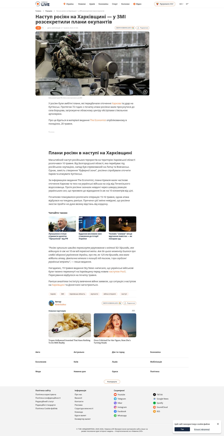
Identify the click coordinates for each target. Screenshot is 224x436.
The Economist (98, 120)
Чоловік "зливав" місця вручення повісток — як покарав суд (120, 236)
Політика (154, 371)
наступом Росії (117, 271)
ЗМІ (62, 294)
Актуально (79, 352)
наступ (124, 294)
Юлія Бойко (60, 304)
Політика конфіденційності (48, 398)
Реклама (78, 405)
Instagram (122, 407)
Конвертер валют (83, 419)
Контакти (79, 401)
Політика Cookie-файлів (46, 408)
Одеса (115, 371)
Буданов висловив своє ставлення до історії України (90, 236)
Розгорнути (112, 382)
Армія (92, 4)
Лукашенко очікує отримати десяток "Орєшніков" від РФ (58, 236)
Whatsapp (122, 415)
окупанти (94, 294)
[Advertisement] (91, 139)
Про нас (78, 394)
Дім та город (118, 352)
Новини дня (80, 371)
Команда (79, 412)
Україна (70, 4)
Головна (38, 11)
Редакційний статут (44, 401)
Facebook (122, 411)
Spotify (160, 403)
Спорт (115, 4)
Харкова (117, 103)
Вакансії (78, 398)
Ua (180, 4)
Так (182, 429)
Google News (162, 398)
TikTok (160, 394)
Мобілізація (156, 361)
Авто (37, 352)
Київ (76, 361)
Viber (120, 403)
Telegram (122, 398)
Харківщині (58, 284)
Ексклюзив (40, 361)
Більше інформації (202, 429)
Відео (138, 4)
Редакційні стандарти (45, 405)
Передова (48, 11)
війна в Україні (110, 294)
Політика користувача (45, 394)
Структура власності (84, 408)
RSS (158, 411)
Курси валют (80, 415)
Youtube (121, 394)
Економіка (103, 4)
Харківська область (77, 294)
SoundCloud (162, 407)
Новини (82, 4)
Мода (38, 371)
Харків (53, 294)
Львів (114, 361)
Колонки (125, 4)
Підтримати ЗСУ (166, 4)
